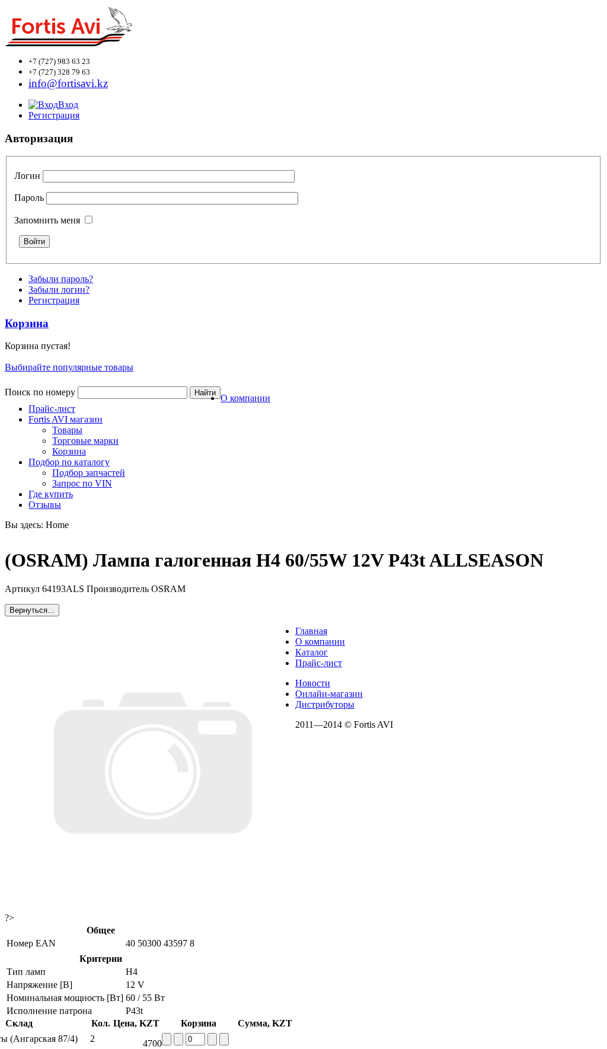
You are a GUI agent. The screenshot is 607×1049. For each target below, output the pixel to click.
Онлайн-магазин (329, 694)
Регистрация (53, 115)
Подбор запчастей (88, 473)
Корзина (69, 451)
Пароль (29, 198)
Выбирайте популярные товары (69, 367)
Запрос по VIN (82, 483)
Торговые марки (85, 441)
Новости (312, 683)
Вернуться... (32, 610)
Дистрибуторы (324, 704)
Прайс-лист (51, 409)
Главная (311, 631)
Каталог (311, 652)
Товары (67, 430)
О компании (245, 398)
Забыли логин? (59, 289)
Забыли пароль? (60, 279)
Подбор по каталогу (69, 462)
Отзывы (44, 505)
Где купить (50, 494)
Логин (27, 176)
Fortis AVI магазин (65, 419)
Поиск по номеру (40, 392)
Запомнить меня (47, 220)
